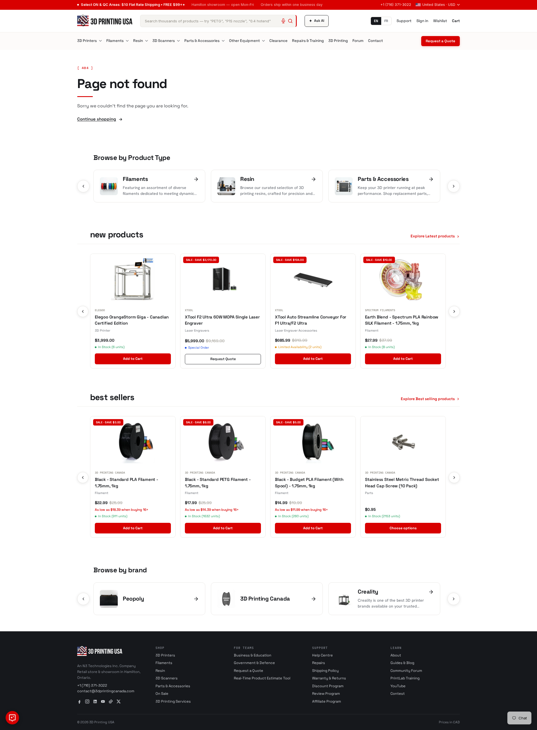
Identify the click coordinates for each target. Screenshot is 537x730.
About (395, 655)
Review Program (326, 693)
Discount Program (327, 686)
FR (386, 21)
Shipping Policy (325, 670)
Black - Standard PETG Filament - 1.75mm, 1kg (218, 482)
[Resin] (146, 41)
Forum (358, 40)
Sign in (422, 20)
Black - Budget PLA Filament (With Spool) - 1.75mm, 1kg (309, 482)
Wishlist (440, 20)
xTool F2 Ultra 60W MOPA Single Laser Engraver (222, 320)
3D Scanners (163, 40)
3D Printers (87, 40)
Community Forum (406, 670)
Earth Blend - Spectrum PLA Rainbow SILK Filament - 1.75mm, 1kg (401, 320)
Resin (138, 40)
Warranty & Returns (329, 678)
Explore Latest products (433, 236)
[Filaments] (127, 41)
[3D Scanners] (178, 41)
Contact (375, 40)
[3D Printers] (100, 41)
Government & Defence (254, 662)
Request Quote (223, 359)
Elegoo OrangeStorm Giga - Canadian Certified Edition (132, 320)
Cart (456, 20)
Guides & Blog (402, 662)
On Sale (162, 693)
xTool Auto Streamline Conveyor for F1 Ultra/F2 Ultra (310, 320)
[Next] (453, 186)
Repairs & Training (308, 40)
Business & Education (252, 655)
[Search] (290, 20)
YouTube (398, 686)
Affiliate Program (326, 701)
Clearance (278, 40)
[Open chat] (12, 717)
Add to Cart (133, 358)
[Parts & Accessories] (223, 41)
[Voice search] (283, 21)
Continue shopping (96, 119)
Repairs (318, 662)
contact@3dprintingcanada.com (105, 691)
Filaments (115, 40)
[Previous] (83, 186)
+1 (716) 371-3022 (395, 5)
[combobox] (218, 21)
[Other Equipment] (263, 41)
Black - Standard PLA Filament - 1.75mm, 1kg (126, 482)
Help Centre (322, 655)
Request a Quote (440, 41)
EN (376, 21)
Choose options (403, 528)
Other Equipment (244, 40)
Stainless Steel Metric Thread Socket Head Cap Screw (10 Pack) (402, 482)
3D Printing (338, 40)
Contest (397, 693)
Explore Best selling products (428, 398)
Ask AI (316, 20)
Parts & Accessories (202, 40)
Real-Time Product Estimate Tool (262, 678)
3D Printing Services (173, 701)
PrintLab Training (405, 678)
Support (404, 20)
